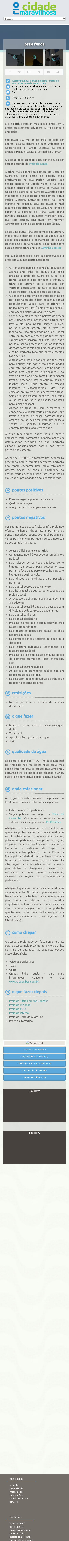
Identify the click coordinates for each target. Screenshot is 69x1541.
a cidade (14, 1485)
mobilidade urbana (19, 1498)
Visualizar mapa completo (34, 1050)
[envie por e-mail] (48, 72)
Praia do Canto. (38, 163)
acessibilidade (16, 1488)
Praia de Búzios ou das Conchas (28, 1000)
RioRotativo (53, 822)
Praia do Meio (17, 1008)
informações (16, 1495)
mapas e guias (16, 1492)
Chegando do (34, 1057)
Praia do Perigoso (20, 1004)
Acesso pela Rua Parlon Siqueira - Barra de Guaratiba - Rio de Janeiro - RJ (35, 82)
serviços (14, 1502)
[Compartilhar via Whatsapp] (38, 72)
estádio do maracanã (20, 1537)
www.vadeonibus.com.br (24, 981)
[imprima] (58, 72)
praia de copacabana (20, 1530)
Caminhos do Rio (51, 247)
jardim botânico (17, 1533)
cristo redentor (17, 1523)
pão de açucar (16, 1527)
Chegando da (34, 1077)
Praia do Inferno (19, 1012)
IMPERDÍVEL (16, 1517)
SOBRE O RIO (16, 1479)
